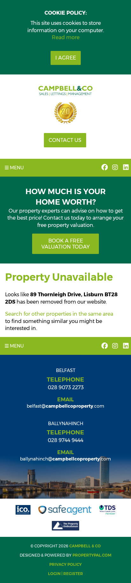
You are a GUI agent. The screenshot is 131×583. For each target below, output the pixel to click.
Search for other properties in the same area (59, 314)
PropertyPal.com (91, 555)
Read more (65, 37)
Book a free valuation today (65, 244)
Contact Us (65, 140)
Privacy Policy (65, 564)
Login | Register (65, 573)
